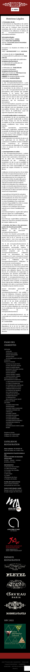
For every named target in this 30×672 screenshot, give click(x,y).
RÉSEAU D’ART (10, 356)
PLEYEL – (7, 460)
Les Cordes (7, 472)
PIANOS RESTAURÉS (12, 355)
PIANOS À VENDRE (9, 362)
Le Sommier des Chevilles (11, 470)
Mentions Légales (9, 432)
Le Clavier (7, 475)
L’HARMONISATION (11, 395)
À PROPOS (7, 360)
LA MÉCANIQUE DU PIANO (13, 387)
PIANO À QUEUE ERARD (13, 367)
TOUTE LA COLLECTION (13, 364)
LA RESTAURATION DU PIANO (14, 381)
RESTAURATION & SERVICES (12, 379)
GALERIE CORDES (11, 413)
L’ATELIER (7, 349)
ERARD (12, 460)
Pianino (16, 483)
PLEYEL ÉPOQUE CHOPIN (13, 365)
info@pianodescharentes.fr (10, 71)
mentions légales (15, 78)
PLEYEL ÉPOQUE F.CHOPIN (12, 482)
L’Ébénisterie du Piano (10, 477)
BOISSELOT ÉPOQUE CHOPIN (14, 369)
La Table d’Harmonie (10, 468)
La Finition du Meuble (10, 479)
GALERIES (7, 402)
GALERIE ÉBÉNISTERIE (12, 419)
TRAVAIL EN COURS (11, 353)
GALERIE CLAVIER (11, 417)
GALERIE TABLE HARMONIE (14, 408)
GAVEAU (18, 460)
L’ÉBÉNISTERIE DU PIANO (13, 388)
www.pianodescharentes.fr (16, 32)
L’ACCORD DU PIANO (12, 392)
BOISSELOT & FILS (9, 462)
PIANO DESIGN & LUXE (11, 378)
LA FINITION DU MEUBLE (13, 390)
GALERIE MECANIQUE (12, 415)
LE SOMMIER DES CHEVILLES (14, 385)
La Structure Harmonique (11, 466)
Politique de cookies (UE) (11, 436)
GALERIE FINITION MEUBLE (14, 420)
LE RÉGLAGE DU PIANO (13, 394)
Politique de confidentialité (12, 434)
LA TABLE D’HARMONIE (13, 383)
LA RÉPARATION (11, 397)
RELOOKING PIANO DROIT (14, 399)
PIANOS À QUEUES (11, 371)
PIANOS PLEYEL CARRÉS (13, 376)
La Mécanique (8, 473)
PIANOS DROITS (10, 372)
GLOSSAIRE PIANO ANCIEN (14, 358)
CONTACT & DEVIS (9, 401)
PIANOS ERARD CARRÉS (13, 374)
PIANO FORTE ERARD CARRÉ (12, 488)
